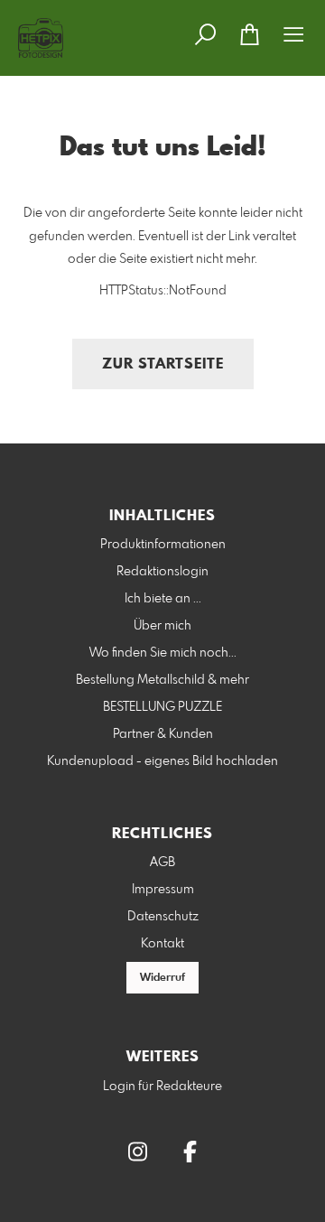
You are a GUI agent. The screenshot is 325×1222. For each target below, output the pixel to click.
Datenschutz (163, 916)
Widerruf (162, 978)
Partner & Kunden (163, 734)
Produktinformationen (163, 544)
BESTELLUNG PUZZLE (162, 707)
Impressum (163, 889)
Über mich (162, 626)
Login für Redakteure (162, 1086)
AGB (162, 862)
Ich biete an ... (163, 598)
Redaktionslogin (162, 571)
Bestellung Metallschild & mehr (162, 680)
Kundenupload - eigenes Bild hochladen (162, 761)
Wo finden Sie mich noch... (163, 653)
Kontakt (162, 943)
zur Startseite (163, 364)
